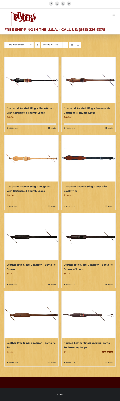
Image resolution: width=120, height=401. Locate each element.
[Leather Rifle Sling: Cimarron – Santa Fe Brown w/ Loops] (88, 236)
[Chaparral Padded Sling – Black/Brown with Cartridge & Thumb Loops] (31, 80)
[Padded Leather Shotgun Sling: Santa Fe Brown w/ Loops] (88, 314)
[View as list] (78, 45)
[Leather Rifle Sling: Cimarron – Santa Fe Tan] (31, 314)
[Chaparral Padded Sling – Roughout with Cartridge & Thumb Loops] (31, 158)
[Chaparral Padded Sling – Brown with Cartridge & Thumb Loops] (88, 80)
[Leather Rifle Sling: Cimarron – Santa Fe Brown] (31, 236)
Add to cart (13, 128)
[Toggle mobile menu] (114, 14)
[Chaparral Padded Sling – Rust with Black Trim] (88, 158)
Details (53, 128)
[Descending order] (37, 45)
